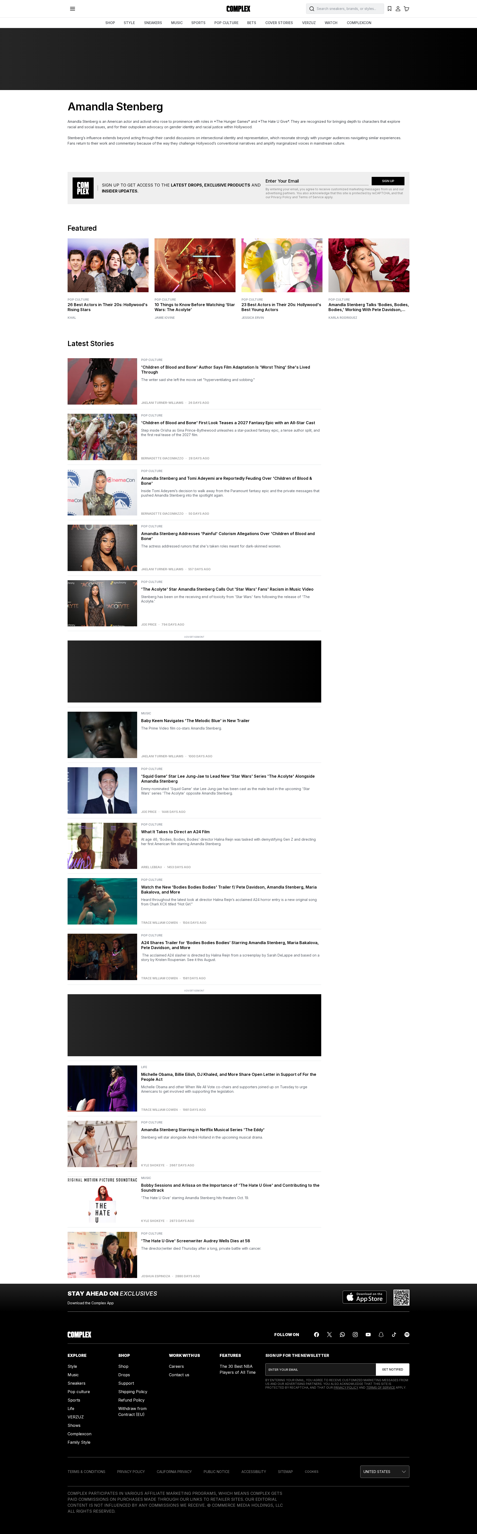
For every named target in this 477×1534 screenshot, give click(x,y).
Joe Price (149, 624)
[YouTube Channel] (368, 1334)
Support (126, 1383)
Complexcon (79, 1433)
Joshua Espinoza (155, 1276)
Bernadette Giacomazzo (162, 458)
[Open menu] (73, 9)
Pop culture (79, 1391)
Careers (176, 1366)
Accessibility (253, 1472)
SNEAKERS (153, 23)
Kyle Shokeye (152, 1165)
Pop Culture (78, 299)
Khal (72, 318)
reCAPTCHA (381, 193)
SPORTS (198, 23)
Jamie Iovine (165, 318)
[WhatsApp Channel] (342, 1334)
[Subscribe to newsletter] (392, 1369)
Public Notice (217, 1472)
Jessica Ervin (252, 318)
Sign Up (388, 181)
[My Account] (398, 9)
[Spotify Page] (406, 1334)
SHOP (110, 23)
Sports (74, 1400)
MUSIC (177, 23)
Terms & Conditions (86, 1472)
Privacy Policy (281, 197)
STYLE (129, 23)
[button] (384, 1472)
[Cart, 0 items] (406, 9)
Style (72, 1366)
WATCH (331, 23)
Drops (124, 1374)
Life (71, 1408)
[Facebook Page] (316, 1334)
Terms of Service (311, 197)
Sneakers (76, 1383)
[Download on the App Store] (365, 1298)
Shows (74, 1425)
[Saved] (390, 8)
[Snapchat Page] (381, 1334)
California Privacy (174, 1472)
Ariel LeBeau (151, 867)
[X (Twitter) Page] (329, 1334)
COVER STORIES (279, 23)
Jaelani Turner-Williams (162, 403)
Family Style (79, 1442)
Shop (123, 1366)
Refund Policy (131, 1400)
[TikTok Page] (394, 1334)
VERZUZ (309, 23)
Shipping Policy (132, 1391)
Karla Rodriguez (342, 318)
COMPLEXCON (359, 23)
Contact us (179, 1374)
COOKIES (311, 1471)
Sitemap (285, 1472)
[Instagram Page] (355, 1334)
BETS (251, 23)
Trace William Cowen (159, 923)
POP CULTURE (226, 23)
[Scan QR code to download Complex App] (401, 1298)
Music (73, 1374)
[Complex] (238, 9)
